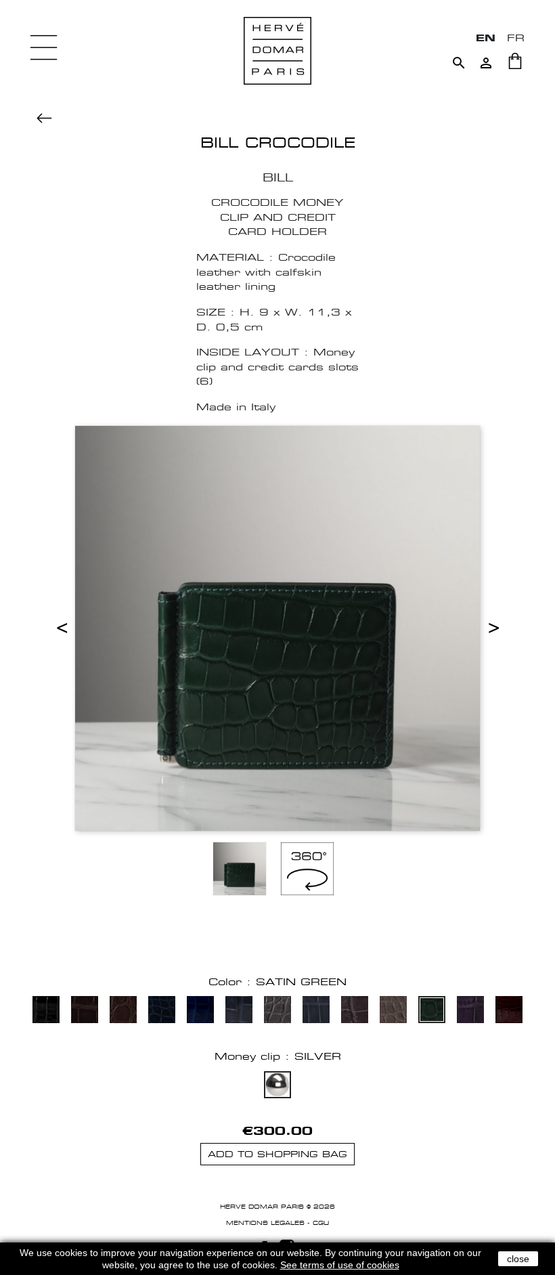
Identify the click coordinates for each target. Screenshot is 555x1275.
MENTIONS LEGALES (265, 1222)
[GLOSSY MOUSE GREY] (316, 1011)
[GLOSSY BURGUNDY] (509, 1011)
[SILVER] (277, 1086)
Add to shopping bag (277, 1154)
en (485, 37)
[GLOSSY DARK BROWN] (85, 1011)
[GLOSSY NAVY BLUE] (162, 1011)
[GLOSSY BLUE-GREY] (239, 1011)
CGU (321, 1222)
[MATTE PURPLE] (470, 1011)
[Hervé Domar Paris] (277, 49)
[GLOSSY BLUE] (200, 1011)
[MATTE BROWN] (123, 1011)
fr (516, 37)
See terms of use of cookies (339, 1264)
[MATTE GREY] (277, 1011)
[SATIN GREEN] (432, 1011)
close (518, 1258)
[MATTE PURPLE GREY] (355, 1011)
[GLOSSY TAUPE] (393, 1011)
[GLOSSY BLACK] (46, 1011)
